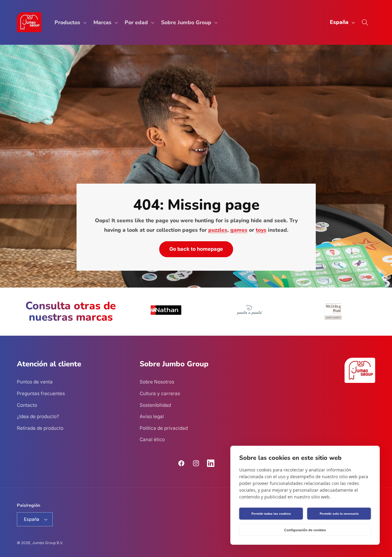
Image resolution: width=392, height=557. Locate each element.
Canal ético (152, 439)
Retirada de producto (40, 428)
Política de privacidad (164, 428)
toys (260, 230)
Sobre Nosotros (157, 382)
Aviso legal (152, 416)
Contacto (27, 405)
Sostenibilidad (155, 405)
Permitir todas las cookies (271, 513)
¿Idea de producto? (38, 416)
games (238, 230)
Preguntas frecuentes (41, 393)
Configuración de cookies (305, 530)
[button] (70, 22)
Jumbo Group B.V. (47, 542)
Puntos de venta (35, 382)
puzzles (217, 230)
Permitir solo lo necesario (339, 513)
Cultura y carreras (160, 393)
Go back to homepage (196, 249)
